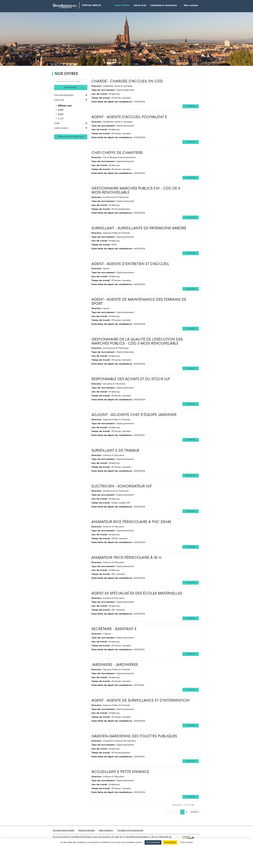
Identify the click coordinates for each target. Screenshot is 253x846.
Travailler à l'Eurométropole (130, 830)
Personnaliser (186, 842)
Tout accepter (153, 842)
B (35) (60, 114)
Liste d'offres (122, 5)
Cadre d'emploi (61, 128)
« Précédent (173, 812)
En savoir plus (190, 106)
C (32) (61, 118)
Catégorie (59, 100)
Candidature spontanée (163, 5)
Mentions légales (86, 830)
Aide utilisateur (106, 830)
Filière (57, 123)
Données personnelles (63, 830)
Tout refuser (170, 842)
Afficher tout (65, 106)
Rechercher (71, 87)
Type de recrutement (64, 95)
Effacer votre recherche (70, 137)
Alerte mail (140, 5)
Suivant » (195, 812)
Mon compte (191, 5)
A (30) (60, 110)
